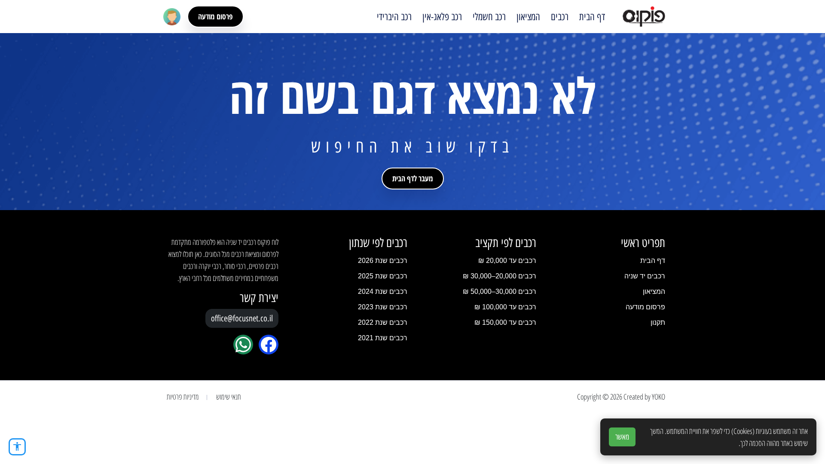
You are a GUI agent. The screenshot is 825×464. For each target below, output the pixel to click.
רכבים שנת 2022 (382, 322)
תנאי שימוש (228, 396)
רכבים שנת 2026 (382, 260)
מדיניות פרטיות (183, 396)
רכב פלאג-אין (442, 17)
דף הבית (592, 17)
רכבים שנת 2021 (382, 338)
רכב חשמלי (489, 17)
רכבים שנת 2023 (382, 307)
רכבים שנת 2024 (382, 291)
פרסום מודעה (215, 16)
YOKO (658, 396)
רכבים (559, 17)
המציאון (528, 17)
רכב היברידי (394, 17)
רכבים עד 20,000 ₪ (507, 260)
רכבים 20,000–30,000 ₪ (499, 276)
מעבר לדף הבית (412, 178)
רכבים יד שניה (644, 276)
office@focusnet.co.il (242, 318)
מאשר (622, 437)
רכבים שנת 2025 (382, 276)
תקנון (658, 322)
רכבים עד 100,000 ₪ (505, 307)
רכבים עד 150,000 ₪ (505, 322)
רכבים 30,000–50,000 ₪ (499, 291)
